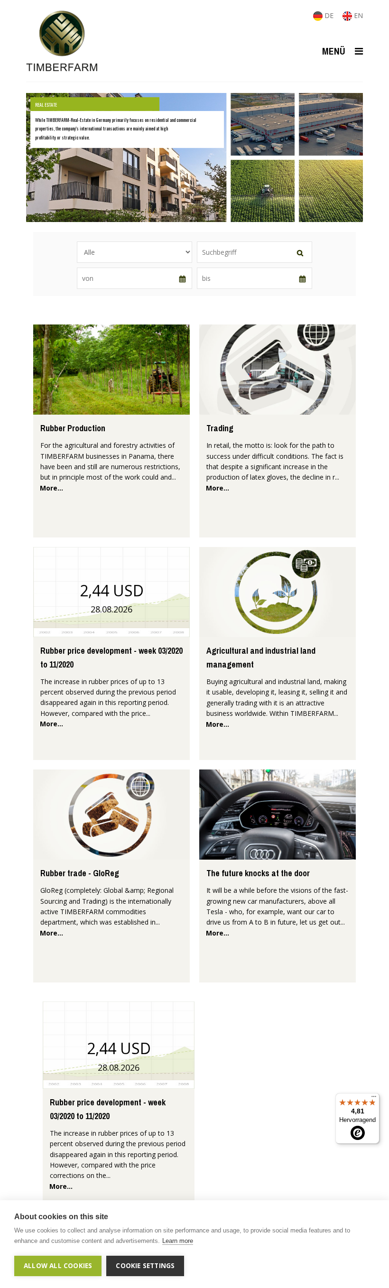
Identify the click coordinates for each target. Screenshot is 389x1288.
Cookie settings (145, 1265)
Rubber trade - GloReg (79, 873)
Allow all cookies (58, 1265)
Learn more (177, 1240)
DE (329, 15)
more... (51, 487)
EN (357, 15)
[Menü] (374, 1098)
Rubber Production (72, 428)
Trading (219, 428)
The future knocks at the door (258, 873)
